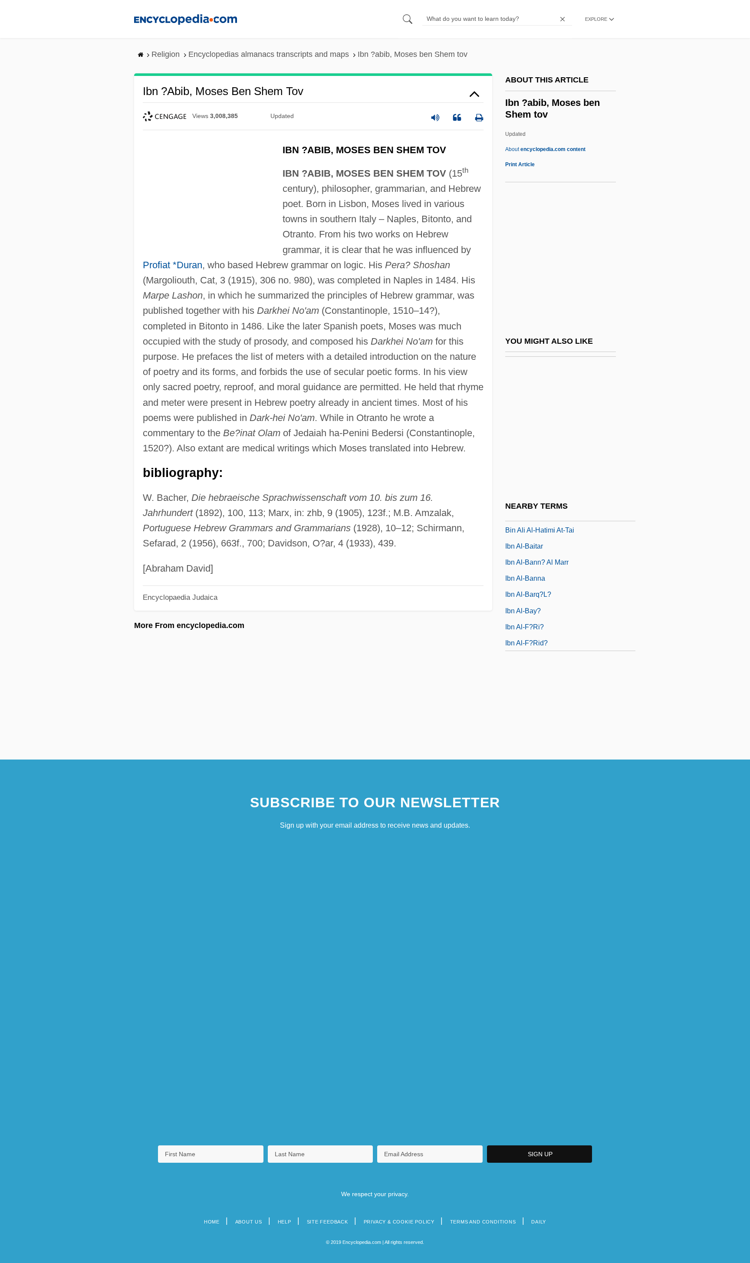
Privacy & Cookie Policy (399, 1221)
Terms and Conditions (483, 1221)
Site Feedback (327, 1221)
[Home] (185, 18)
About (545, 149)
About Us (248, 1221)
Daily (538, 1221)
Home (212, 1221)
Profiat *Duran (172, 265)
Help (284, 1221)
